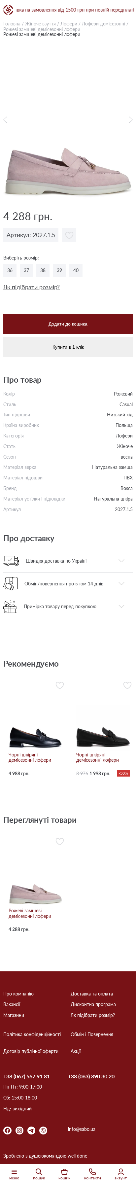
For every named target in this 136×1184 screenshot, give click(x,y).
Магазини (13, 1015)
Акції (76, 1051)
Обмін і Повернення (92, 1034)
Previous (7, 119)
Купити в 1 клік (68, 347)
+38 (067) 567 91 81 (26, 1076)
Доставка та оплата (92, 993)
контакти (92, 1177)
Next (129, 119)
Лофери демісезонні (104, 23)
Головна (11, 23)
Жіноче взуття (40, 23)
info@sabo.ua (81, 1129)
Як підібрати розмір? (31, 287)
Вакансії (11, 1004)
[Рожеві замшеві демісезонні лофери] (68, 120)
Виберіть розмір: (21, 258)
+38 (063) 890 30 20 (91, 1076)
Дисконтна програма (93, 1004)
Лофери (68, 23)
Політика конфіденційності (32, 1034)
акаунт (121, 1177)
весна (127, 457)
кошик (64, 1177)
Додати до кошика (68, 324)
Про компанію (18, 993)
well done (77, 1156)
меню (14, 1177)
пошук (39, 1177)
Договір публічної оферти (30, 1051)
